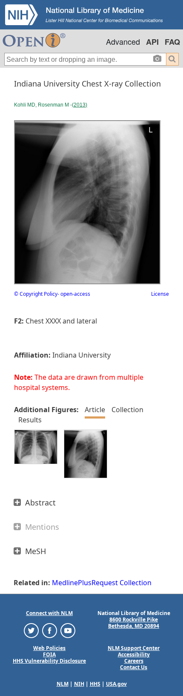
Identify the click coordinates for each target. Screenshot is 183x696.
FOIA (49, 654)
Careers (133, 660)
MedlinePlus (72, 582)
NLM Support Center (134, 648)
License (160, 293)
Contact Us (133, 667)
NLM (63, 683)
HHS (95, 683)
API (152, 41)
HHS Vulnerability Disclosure (49, 660)
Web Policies (49, 648)
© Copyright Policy (35, 293)
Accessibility (134, 654)
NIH (79, 683)
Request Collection (122, 582)
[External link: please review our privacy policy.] (31, 630)
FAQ (172, 41)
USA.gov (116, 683)
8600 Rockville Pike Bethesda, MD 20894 (133, 623)
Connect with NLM (49, 613)
